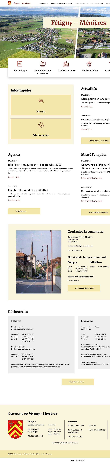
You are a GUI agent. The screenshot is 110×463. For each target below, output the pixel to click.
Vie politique (43, 3)
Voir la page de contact (84, 288)
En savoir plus (86, 106)
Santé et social (97, 3)
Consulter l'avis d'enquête (91, 178)
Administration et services (61, 3)
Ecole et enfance (81, 3)
